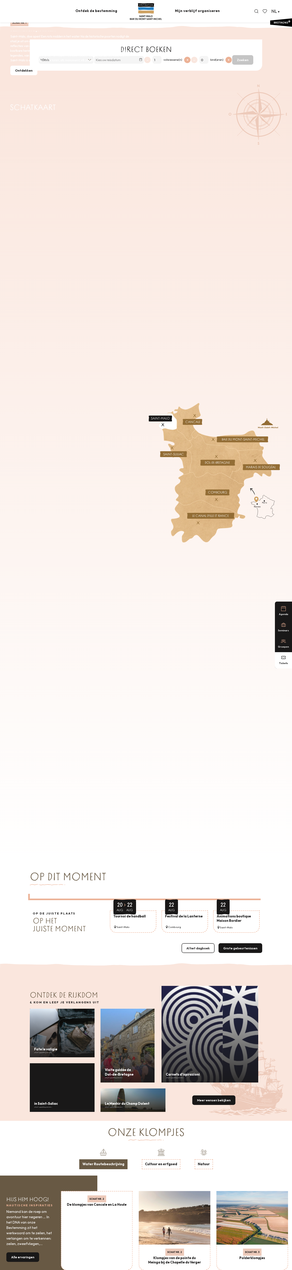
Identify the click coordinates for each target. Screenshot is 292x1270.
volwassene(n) (172, 60)
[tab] (103, 1158)
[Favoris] (265, 11)
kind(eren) (216, 60)
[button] (256, 11)
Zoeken (242, 60)
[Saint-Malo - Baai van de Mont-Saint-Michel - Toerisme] (146, 11)
